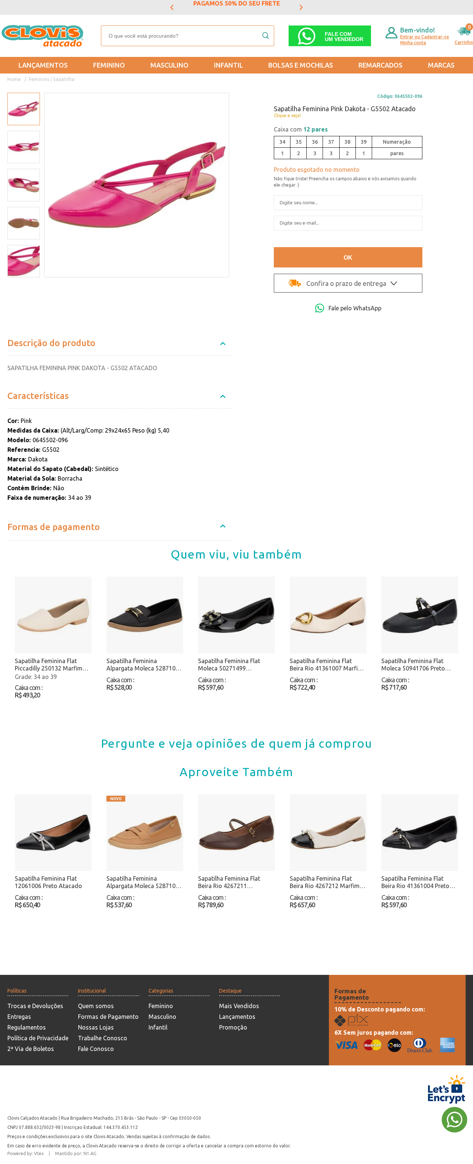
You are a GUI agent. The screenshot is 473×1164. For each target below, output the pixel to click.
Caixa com (301, 129)
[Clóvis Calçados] (43, 36)
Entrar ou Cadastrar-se (424, 36)
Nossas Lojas (96, 1027)
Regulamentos (26, 1027)
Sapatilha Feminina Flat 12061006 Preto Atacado (48, 882)
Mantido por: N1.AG (75, 1153)
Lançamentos (43, 65)
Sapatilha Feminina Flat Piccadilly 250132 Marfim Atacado (48, 665)
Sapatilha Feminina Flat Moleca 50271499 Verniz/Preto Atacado (229, 665)
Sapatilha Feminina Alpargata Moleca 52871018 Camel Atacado (144, 882)
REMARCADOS (380, 65)
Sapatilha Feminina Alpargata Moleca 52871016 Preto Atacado (144, 665)
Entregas (19, 1016)
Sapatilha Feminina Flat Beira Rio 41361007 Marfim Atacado (326, 665)
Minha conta (413, 42)
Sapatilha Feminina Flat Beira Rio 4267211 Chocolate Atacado (229, 882)
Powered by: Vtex (25, 1153)
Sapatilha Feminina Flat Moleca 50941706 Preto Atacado (413, 665)
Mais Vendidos (239, 1006)
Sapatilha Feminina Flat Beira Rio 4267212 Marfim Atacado (325, 882)
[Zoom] (23, 109)
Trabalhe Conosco (102, 1038)
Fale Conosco (96, 1048)
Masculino (169, 65)
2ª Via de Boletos (30, 1048)
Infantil (228, 65)
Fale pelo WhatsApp (355, 308)
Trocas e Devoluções (35, 1006)
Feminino (109, 65)
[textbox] (187, 35)
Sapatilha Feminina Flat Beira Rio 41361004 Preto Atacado (415, 882)
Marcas (441, 65)
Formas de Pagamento (108, 1016)
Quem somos (96, 1006)
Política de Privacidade (37, 1038)
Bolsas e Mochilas (300, 65)
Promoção (233, 1027)
